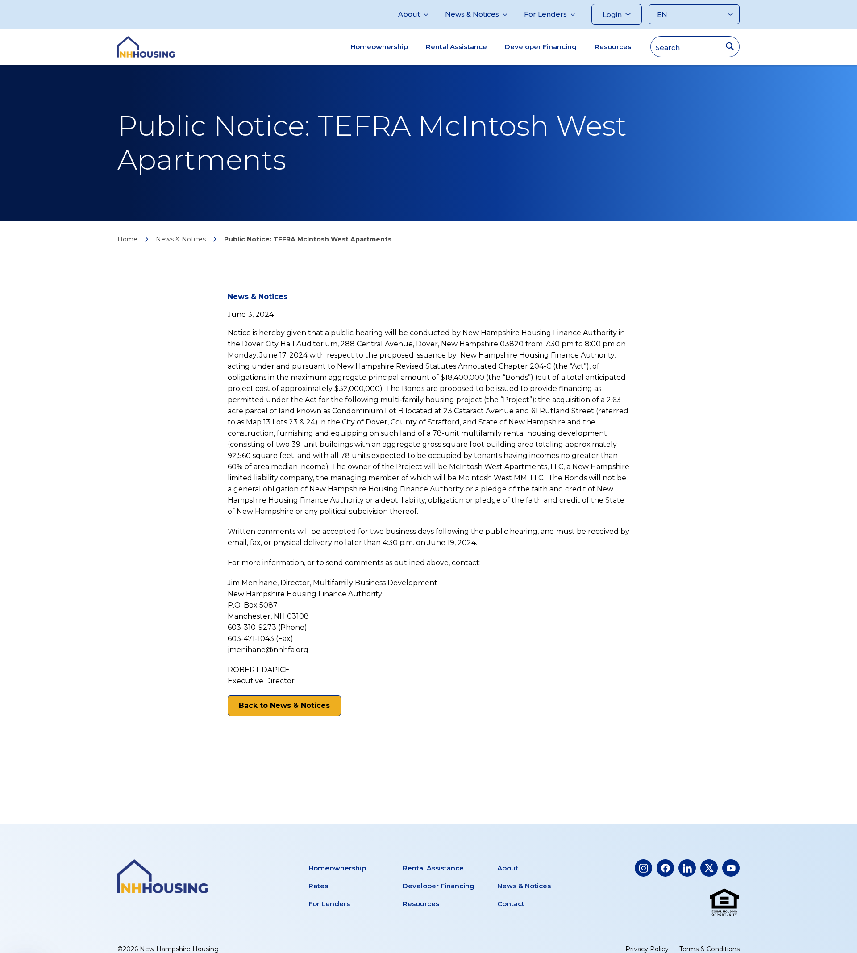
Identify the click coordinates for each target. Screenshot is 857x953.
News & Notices (472, 14)
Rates (318, 886)
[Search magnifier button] (730, 46)
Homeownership (379, 46)
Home (127, 239)
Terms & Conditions (709, 949)
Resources (613, 46)
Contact (510, 903)
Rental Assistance (456, 46)
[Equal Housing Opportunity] (724, 902)
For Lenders (545, 14)
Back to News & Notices (284, 705)
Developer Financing (541, 46)
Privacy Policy (647, 949)
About (409, 14)
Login (612, 14)
